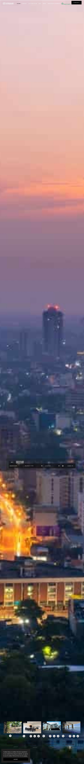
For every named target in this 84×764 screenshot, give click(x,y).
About (24, 3)
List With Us (32, 3)
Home (19, 3)
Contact (76, 2)
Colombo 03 (77, 739)
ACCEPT (16, 759)
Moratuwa (58, 739)
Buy (40, 3)
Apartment (26, 739)
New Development (54, 3)
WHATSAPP (67, 3)
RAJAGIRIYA (38, 739)
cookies (25, 755)
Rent (44, 3)
